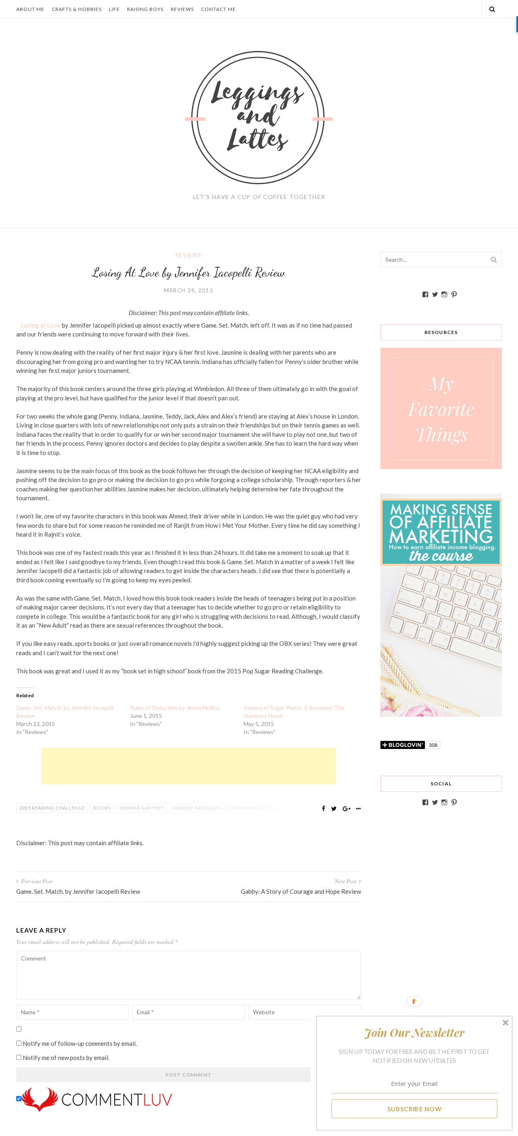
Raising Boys (145, 9)
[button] (414, 1032)
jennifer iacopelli (255, 807)
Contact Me (218, 9)
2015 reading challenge (52, 807)
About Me (30, 9)
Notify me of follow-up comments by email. (80, 1043)
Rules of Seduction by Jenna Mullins (175, 707)
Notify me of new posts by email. (66, 1057)
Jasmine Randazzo (197, 807)
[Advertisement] (188, 766)
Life (114, 9)
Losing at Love (40, 325)
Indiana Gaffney (141, 807)
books (102, 807)
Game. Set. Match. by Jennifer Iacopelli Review (65, 711)
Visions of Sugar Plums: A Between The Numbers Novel (294, 711)
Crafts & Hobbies (77, 9)
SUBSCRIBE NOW (414, 1108)
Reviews (182, 9)
